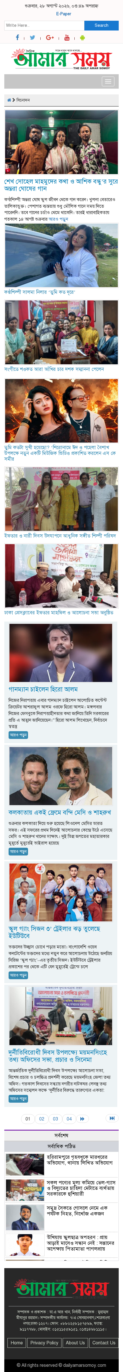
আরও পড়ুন (58, 219)
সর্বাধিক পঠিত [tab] (62, 1146)
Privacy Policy (44, 1343)
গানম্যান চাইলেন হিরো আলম (43, 689)
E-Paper (63, 14)
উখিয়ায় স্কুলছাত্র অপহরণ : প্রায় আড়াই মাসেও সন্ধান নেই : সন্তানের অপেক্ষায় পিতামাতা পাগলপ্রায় (80, 1243)
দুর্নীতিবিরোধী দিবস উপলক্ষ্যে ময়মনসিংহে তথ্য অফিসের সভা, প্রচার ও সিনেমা (58, 1056)
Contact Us (104, 1343)
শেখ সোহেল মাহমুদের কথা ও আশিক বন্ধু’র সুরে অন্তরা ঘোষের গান (61, 185)
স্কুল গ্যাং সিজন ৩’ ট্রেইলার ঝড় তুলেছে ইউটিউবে (54, 932)
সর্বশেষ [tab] (61, 1135)
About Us (75, 1343)
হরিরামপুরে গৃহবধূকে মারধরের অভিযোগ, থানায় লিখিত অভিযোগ (80, 1160)
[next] (82, 1119)
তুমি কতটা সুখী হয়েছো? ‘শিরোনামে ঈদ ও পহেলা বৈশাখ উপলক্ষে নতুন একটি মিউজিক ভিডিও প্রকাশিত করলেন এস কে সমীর (60, 453)
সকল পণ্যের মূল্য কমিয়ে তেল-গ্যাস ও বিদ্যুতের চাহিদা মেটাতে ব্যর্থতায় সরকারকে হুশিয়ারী (81, 1188)
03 (55, 1119)
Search (101, 25)
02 (41, 1119)
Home (17, 1343)
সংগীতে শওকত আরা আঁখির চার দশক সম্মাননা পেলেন (54, 369)
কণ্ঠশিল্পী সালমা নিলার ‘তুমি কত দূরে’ (40, 292)
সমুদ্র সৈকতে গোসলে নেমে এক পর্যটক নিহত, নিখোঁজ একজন (78, 1211)
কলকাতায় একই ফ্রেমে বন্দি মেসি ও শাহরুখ (60, 812)
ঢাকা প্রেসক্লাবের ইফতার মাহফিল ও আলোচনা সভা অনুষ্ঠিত (58, 613)
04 (69, 1119)
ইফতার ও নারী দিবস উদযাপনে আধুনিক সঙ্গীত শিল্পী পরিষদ (60, 536)
